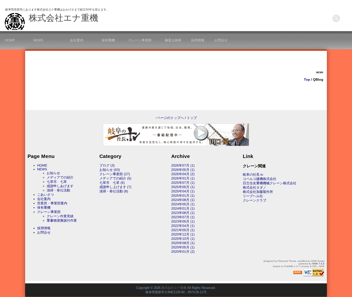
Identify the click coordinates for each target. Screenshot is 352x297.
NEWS (38, 40)
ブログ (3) (107, 165)
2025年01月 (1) (183, 195)
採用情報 (197, 40)
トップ (192, 118)
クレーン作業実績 (60, 216)
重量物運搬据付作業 (62, 220)
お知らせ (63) (109, 170)
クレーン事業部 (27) (114, 174)
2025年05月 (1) (183, 187)
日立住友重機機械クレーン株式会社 (269, 183)
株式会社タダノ (254, 187)
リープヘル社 (253, 196)
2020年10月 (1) (183, 239)
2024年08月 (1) (183, 200)
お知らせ (53, 173)
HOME (10, 40)
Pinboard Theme (287, 261)
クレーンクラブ (254, 200)
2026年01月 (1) (183, 178)
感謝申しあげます (60, 186)
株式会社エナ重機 (63, 18)
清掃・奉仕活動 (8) (113, 191)
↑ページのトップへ (169, 118)
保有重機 (108, 40)
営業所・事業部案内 (52, 203)
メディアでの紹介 (60, 177)
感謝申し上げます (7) (115, 187)
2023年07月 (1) (183, 217)
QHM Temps (317, 261)
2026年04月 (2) (183, 174)
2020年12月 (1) (183, 234)
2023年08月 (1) (183, 213)
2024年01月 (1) (183, 208)
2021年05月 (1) (183, 230)
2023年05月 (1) (183, 221)
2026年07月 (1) (183, 165)
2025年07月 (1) (183, 183)
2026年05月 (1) (183, 170)
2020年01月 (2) (183, 251)
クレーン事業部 (140, 40)
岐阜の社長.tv (253, 174)
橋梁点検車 (173, 40)
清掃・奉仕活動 (58, 190)
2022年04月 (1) (183, 226)
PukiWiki (288, 266)
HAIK (315, 263)
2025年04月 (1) (183, 191)
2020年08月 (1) (183, 243)
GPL (314, 266)
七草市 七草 (57, 182)
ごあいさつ (45, 194)
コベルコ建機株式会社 (259, 179)
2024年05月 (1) (183, 204)
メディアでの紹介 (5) (115, 178)
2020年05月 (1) (183, 247)
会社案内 (76, 40)
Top (307, 79)
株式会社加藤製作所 (258, 192)
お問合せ (220, 40)
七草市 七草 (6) (112, 183)
